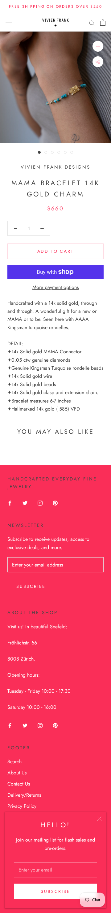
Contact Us (18, 783)
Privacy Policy (21, 806)
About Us (17, 772)
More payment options (55, 287)
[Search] (92, 22)
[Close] (99, 818)
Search (14, 761)
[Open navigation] (9, 22)
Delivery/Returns (24, 795)
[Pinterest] (55, 502)
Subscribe (55, 891)
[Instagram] (40, 502)
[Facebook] (9, 502)
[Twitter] (25, 502)
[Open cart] (102, 22)
